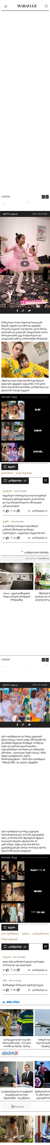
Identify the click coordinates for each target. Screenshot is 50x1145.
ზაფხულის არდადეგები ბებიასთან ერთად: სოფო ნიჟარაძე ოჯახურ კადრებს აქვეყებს (37, 409)
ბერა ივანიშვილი (10, 933)
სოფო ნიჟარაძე (24, 473)
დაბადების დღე (41, 933)
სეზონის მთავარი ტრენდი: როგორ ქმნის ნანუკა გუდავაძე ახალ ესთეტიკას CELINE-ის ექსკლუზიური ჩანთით (37, 870)
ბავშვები (5, 197)
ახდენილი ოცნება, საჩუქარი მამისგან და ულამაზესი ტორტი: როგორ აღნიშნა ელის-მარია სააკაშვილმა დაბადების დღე (37, 451)
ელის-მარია (7, 473)
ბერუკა (25, 933)
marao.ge (14, 214)
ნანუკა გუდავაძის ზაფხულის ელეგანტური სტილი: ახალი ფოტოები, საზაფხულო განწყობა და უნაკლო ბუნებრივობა (37, 891)
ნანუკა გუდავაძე (9, 939)
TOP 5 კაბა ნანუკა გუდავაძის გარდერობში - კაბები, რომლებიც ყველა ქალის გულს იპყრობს (37, 912)
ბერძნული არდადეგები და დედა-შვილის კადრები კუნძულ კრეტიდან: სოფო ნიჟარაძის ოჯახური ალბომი (37, 430)
